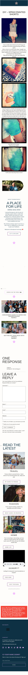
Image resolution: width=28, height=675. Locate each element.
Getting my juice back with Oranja (14, 336)
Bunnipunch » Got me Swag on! (13, 369)
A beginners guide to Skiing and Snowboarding (14, 315)
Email (4, 410)
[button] (16, 3)
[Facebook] (8, 647)
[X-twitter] (11, 647)
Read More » (14, 317)
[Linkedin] (17, 647)
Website (4, 415)
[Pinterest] (20, 647)
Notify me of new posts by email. (12, 424)
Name (4, 404)
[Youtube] (23, 647)
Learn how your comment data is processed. (13, 431)
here (21, 172)
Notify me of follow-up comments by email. (14, 421)
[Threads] (5, 647)
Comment (5, 385)
